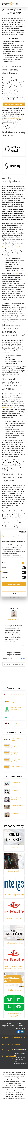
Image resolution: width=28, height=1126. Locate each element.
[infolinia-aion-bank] (14, 142)
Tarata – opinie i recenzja (17, 723)
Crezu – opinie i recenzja (17, 716)
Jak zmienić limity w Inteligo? (14, 895)
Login (23, 658)
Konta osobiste (14, 847)
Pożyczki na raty (15, 790)
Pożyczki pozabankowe (17, 805)
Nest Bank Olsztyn (14, 990)
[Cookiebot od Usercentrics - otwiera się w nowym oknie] (19, 532)
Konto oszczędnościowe (14, 943)
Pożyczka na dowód (16, 782)
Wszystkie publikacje (14, 619)
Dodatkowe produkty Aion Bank (13, 46)
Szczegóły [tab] (11, 536)
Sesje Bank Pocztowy (14, 918)
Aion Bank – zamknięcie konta (12, 47)
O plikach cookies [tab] (21, 536)
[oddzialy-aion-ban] (14, 159)
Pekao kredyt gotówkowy (17, 766)
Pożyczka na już (15, 813)
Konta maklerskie (14, 871)
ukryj (17, 38)
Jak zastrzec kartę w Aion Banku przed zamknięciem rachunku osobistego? (13, 51)
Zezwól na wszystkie (14, 584)
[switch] (24, 567)
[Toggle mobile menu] (25, 4)
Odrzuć (14, 593)
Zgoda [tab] (4, 536)
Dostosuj (14, 588)
